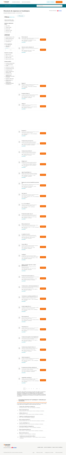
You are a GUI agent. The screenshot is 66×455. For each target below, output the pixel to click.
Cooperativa (8, 73)
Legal (33, 452)
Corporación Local (9, 67)
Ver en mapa (24, 42)
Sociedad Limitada (9, 63)
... (36, 388)
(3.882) (8, 27)
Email (7, 28)
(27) (8, 54)
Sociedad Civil (8, 70)
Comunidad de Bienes (9, 64)
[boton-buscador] (61, 6)
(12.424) (9, 30)
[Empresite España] (7, 2)
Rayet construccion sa (24, 432)
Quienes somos (40, 447)
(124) (10, 72)
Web (6, 25)
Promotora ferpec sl (25, 93)
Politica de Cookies (39, 452)
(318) (10, 68)
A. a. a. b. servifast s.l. (26, 203)
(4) (10, 83)
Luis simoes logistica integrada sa (26, 426)
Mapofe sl (23, 83)
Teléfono (7, 27)
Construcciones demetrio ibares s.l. (29, 347)
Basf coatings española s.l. (24, 419)
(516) (10, 38)
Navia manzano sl (25, 316)
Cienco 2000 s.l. (25, 244)
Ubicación (7, 30)
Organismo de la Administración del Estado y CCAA (10, 76)
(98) (10, 76)
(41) (8, 41)
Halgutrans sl (24, 161)
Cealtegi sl (24, 254)
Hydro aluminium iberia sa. (25, 429)
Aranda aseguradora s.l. (26, 306)
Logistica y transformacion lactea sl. (27, 416)
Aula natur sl (24, 193)
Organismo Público (9, 78)
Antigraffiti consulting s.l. (27, 377)
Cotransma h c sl (25, 326)
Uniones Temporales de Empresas (10, 72)
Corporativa (8, 41)
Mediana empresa (9, 38)
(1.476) (10, 37)
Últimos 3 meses (8, 56)
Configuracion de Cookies (49, 452)
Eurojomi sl (24, 130)
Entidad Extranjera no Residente (9, 80)
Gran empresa (8, 40)
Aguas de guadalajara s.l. (26, 172)
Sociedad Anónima (9, 68)
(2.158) (9, 65)
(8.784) (10, 63)
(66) (10, 78)
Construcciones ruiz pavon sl (27, 140)
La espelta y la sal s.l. (26, 234)
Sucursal (7, 31)
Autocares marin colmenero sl (28, 47)
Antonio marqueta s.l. (26, 357)
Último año (7, 57)
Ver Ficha (43, 39)
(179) (9, 40)
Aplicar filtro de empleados (8, 46)
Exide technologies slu (24, 409)
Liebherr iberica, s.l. (23, 413)
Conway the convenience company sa (27, 406)
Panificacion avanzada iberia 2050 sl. (27, 436)
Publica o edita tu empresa (57, 447)
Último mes (8, 54)
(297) (9, 70)
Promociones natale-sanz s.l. (27, 213)
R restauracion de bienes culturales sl (29, 367)
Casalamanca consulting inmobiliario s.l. (30, 296)
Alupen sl (23, 103)
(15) (9, 80)
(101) (9, 56)
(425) (8, 57)
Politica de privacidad (58, 452)
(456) (10, 67)
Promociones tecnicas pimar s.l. (28, 275)
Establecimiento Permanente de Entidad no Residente (10, 83)
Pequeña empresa (9, 37)
